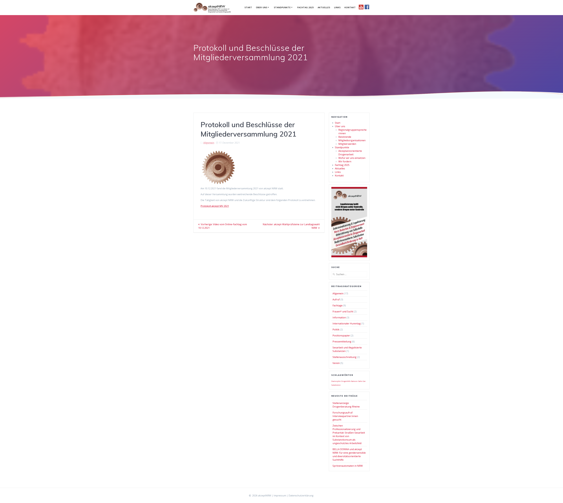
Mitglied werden (347, 143)
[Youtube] (361, 8)
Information (339, 317)
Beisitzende (344, 136)
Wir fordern (344, 161)
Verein (336, 363)
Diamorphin (336, 381)
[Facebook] (367, 8)
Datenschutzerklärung (301, 495)
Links (337, 7)
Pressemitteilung (342, 341)
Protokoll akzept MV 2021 (215, 206)
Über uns (261, 7)
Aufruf (336, 299)
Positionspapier (341, 335)
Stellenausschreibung (344, 357)
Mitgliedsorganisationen (352, 140)
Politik (336, 329)
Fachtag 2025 (305, 7)
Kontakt (350, 7)
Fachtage (337, 305)
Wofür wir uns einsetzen (351, 158)
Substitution (336, 385)
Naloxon (354, 381)
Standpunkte (282, 7)
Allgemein (208, 142)
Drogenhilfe (346, 381)
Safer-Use (362, 381)
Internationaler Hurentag (347, 323)
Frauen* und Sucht (343, 311)
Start (248, 7)
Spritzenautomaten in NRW (348, 465)
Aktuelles (324, 7)
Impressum (280, 495)
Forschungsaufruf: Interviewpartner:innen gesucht (345, 416)
